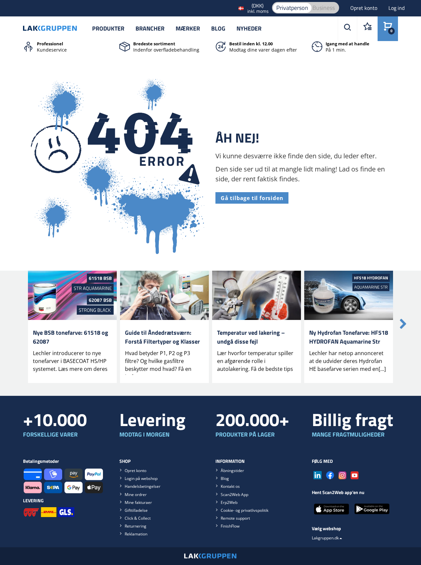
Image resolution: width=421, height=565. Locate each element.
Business (323, 7)
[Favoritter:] (367, 28)
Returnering (135, 526)
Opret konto (364, 8)
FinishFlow (230, 526)
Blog (218, 28)
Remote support (235, 518)
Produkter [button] (108, 28)
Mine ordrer (136, 494)
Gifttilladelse (136, 510)
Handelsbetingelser (143, 486)
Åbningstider (232, 470)
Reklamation (136, 534)
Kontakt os (230, 486)
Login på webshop (141, 478)
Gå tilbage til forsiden (252, 198)
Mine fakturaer (138, 502)
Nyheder (248, 28)
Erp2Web (229, 502)
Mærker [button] (188, 28)
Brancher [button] (150, 28)
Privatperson (292, 7)
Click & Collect (138, 518)
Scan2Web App (234, 494)
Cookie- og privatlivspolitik (244, 510)
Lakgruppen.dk (325, 538)
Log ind (396, 8)
